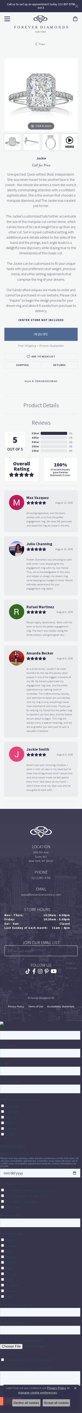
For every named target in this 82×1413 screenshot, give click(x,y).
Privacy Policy (16, 1006)
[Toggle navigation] (6, 18)
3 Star (35, 442)
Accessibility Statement (60, 1006)
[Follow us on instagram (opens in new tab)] (40, 971)
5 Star (35, 433)
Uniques (42, 44)
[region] (41, 94)
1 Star (35, 451)
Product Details (41, 405)
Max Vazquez (37, 497)
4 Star (35, 437)
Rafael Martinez (40, 607)
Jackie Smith (37, 749)
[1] (73, 951)
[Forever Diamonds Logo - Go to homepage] (41, 24)
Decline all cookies (26, 1402)
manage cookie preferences (37, 1392)
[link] (75, 19)
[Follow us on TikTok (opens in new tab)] (28, 971)
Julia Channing (39, 544)
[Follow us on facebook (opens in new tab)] (34, 971)
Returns (59, 365)
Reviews (41, 423)
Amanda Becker (39, 653)
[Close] (76, 6)
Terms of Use (35, 1006)
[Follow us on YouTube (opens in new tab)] (54, 971)
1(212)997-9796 (41, 878)
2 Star (35, 446)
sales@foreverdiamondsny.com (41, 895)
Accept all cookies (56, 1402)
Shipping (22, 365)
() (70, 433)
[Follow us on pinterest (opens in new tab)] (47, 971)
